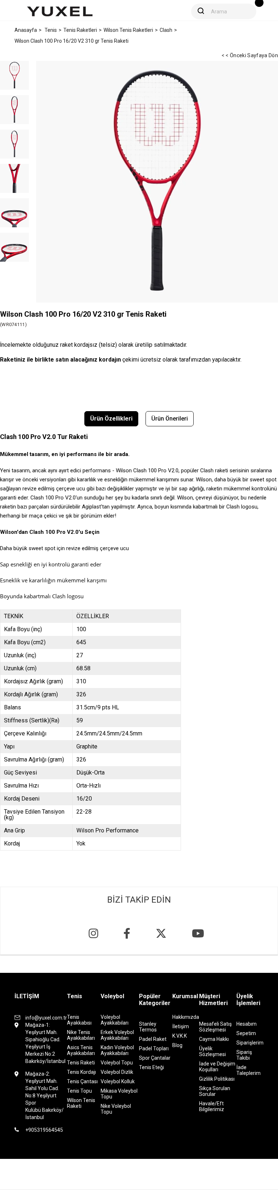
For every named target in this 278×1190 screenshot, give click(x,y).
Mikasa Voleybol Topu (119, 1094)
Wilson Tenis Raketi (81, 1103)
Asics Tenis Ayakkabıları (81, 1050)
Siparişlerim (250, 1043)
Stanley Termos (148, 1027)
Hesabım (246, 1024)
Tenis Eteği (151, 1067)
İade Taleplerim (248, 1070)
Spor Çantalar (154, 1058)
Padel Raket (153, 1039)
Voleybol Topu (117, 1062)
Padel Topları (154, 1048)
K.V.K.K (179, 1036)
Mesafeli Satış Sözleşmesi (215, 1027)
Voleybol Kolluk (118, 1081)
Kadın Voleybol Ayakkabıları (117, 1050)
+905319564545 (44, 1130)
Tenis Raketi (81, 1062)
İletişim (180, 1026)
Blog (177, 1045)
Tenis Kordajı (81, 1072)
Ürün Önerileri (169, 418)
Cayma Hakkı (214, 1039)
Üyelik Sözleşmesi (212, 1051)
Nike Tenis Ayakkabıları (81, 1035)
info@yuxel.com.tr (46, 1018)
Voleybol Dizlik (117, 1072)
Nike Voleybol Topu (116, 1109)
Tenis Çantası (82, 1081)
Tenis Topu (79, 1091)
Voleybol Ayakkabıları (115, 1020)
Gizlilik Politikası (217, 1079)
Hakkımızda (185, 1017)
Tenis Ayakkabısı (79, 1020)
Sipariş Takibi (244, 1055)
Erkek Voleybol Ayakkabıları (117, 1035)
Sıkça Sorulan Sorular (214, 1091)
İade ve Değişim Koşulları (217, 1066)
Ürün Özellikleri (111, 418)
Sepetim (246, 1033)
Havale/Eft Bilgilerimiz (211, 1106)
